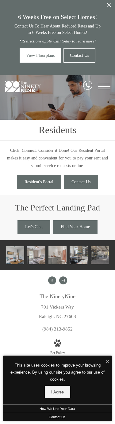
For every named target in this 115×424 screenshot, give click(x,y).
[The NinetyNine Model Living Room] (15, 255)
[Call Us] (87, 86)
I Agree (57, 392)
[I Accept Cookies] (107, 362)
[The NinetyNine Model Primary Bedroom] (36, 255)
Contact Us (57, 417)
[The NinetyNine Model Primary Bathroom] (57, 255)
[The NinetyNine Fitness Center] (100, 255)
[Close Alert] (109, 7)
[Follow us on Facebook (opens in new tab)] (52, 280)
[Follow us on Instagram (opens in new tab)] (63, 280)
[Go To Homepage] (23, 86)
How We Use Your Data (57, 409)
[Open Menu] (104, 86)
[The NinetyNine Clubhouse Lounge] (79, 255)
